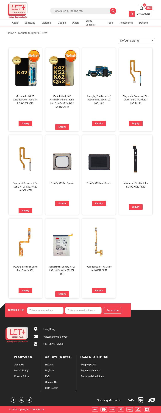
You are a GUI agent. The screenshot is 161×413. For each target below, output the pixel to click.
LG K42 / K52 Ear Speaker (62, 183)
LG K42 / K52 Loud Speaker (99, 183)
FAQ (47, 376)
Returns (49, 364)
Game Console (90, 22)
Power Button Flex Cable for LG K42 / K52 (25, 268)
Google (62, 22)
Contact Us (51, 382)
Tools (110, 22)
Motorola (47, 22)
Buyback (49, 370)
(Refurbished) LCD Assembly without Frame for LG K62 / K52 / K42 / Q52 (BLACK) (62, 101)
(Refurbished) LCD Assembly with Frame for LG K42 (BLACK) (25, 100)
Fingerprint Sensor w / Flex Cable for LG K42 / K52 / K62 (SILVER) (25, 186)
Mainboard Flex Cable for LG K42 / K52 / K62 (136, 185)
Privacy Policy (21, 376)
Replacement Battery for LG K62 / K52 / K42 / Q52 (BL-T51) (62, 270)
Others (75, 22)
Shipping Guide (88, 364)
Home (10, 32)
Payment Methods (90, 370)
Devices (143, 22)
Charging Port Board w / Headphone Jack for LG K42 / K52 (99, 100)
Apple (15, 22)
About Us (19, 364)
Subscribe (113, 310)
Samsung (30, 22)
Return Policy (21, 370)
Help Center (51, 388)
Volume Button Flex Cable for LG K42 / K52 (98, 268)
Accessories (126, 22)
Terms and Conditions (92, 376)
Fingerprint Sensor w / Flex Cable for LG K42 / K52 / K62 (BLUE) (136, 100)
